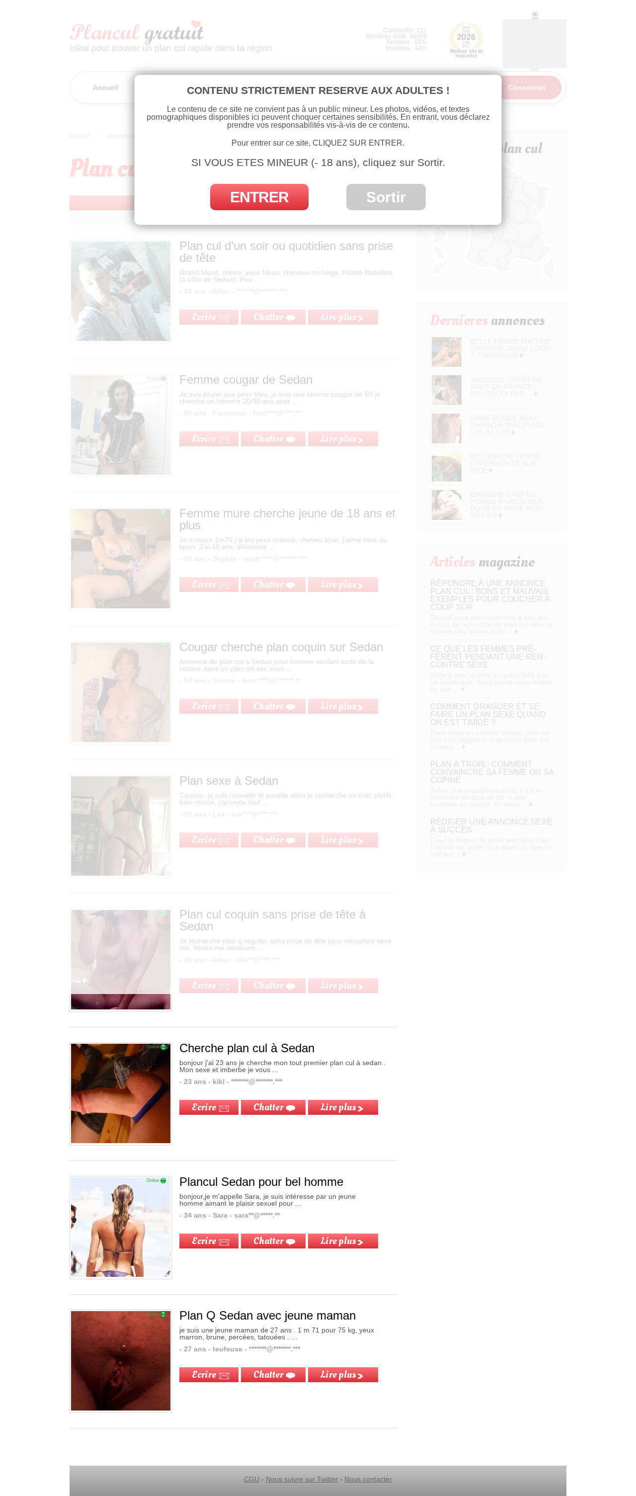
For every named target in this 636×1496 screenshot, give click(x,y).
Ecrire (204, 1107)
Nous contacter (368, 1479)
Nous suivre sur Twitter (302, 1479)
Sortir (386, 197)
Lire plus (338, 1107)
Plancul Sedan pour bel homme (261, 1181)
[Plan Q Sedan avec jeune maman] (120, 1408)
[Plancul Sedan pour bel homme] (120, 1274)
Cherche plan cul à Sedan (247, 1048)
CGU (251, 1479)
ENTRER (259, 197)
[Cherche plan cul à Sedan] (120, 1141)
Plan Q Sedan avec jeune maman (267, 1315)
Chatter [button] (268, 1107)
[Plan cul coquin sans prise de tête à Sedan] (120, 1007)
